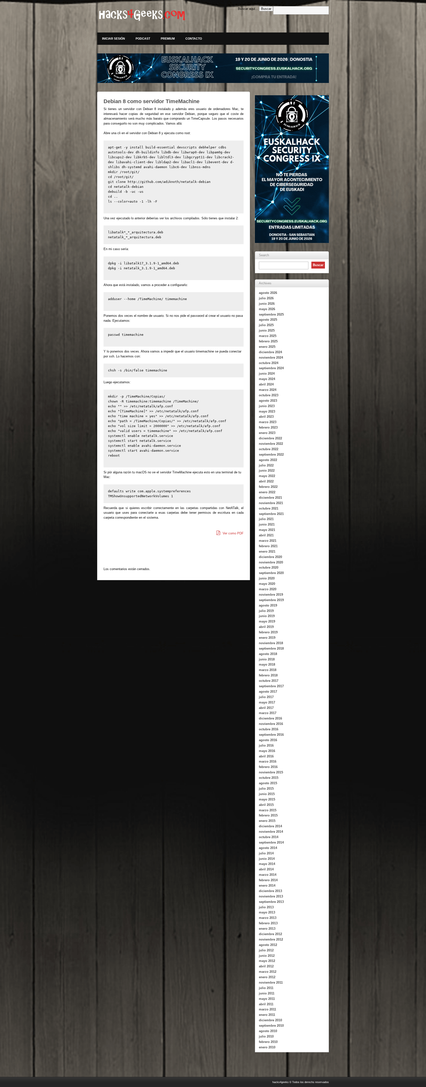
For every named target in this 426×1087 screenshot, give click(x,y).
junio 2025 (267, 330)
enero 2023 (267, 433)
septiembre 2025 (271, 314)
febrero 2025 (268, 341)
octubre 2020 (268, 567)
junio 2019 (267, 616)
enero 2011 (267, 1015)
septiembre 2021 (271, 514)
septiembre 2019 (271, 600)
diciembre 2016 (270, 718)
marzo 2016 (267, 761)
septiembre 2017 (271, 686)
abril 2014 (266, 869)
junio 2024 (267, 373)
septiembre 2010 (271, 1025)
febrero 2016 (268, 767)
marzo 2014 (267, 875)
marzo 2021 (267, 541)
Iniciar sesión (113, 38)
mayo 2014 (267, 864)
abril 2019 (266, 627)
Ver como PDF (233, 533)
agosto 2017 (268, 691)
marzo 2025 (267, 336)
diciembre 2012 (270, 934)
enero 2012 (267, 977)
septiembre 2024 (271, 368)
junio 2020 (267, 578)
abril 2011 (266, 1004)
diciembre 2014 (270, 826)
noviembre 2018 (271, 643)
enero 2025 (267, 347)
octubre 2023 (268, 395)
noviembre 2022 (271, 444)
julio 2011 (266, 988)
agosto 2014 (268, 848)
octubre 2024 (268, 363)
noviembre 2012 (271, 939)
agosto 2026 (268, 293)
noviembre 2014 (271, 831)
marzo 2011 (267, 1009)
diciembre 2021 (270, 497)
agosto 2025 (268, 319)
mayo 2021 (267, 530)
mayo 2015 (267, 799)
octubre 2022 (268, 449)
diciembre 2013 (270, 891)
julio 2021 (266, 519)
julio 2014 (266, 853)
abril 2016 (266, 756)
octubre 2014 (268, 837)
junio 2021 (267, 524)
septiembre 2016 (271, 734)
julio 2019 (266, 611)
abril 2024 (266, 384)
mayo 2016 (267, 751)
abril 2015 (266, 805)
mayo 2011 (267, 999)
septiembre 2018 (271, 648)
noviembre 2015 (271, 772)
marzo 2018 (267, 670)
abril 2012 (266, 966)
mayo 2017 (267, 702)
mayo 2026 (267, 309)
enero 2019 (267, 637)
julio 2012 (266, 950)
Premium (168, 38)
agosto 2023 (268, 400)
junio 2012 (267, 956)
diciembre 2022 (270, 438)
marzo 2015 (267, 810)
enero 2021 (267, 551)
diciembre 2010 (270, 1020)
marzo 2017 (267, 713)
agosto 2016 (268, 740)
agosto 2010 (268, 1031)
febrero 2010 (268, 1042)
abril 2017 (266, 708)
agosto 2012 (268, 945)
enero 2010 (267, 1047)
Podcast (143, 38)
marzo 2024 (267, 390)
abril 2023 (266, 416)
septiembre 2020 (271, 573)
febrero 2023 (268, 427)
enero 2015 (267, 821)
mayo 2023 (267, 411)
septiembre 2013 (271, 902)
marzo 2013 (267, 918)
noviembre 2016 (271, 724)
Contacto (193, 38)
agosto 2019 (268, 605)
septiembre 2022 (271, 454)
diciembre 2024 (270, 352)
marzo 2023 (267, 422)
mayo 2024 (267, 379)
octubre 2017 (268, 681)
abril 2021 (266, 535)
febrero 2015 (268, 815)
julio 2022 (266, 465)
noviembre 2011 (271, 982)
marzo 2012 (267, 972)
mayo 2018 (267, 664)
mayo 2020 (267, 584)
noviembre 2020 (271, 562)
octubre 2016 (268, 729)
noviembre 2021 (271, 503)
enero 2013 (267, 928)
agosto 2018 (268, 654)
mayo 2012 (267, 961)
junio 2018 (267, 659)
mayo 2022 (267, 476)
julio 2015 (266, 788)
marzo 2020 (267, 589)
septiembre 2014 (271, 842)
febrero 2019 (268, 632)
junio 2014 (267, 859)
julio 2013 (266, 907)
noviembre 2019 (271, 594)
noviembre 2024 (271, 357)
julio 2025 (266, 325)
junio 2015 (267, 794)
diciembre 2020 (270, 557)
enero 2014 (267, 885)
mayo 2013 (267, 912)
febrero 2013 (268, 923)
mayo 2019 (267, 621)
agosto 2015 (268, 783)
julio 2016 (266, 745)
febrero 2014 (268, 880)
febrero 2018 (268, 675)
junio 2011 (266, 993)
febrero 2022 (268, 487)
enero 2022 (267, 492)
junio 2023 (267, 406)
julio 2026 (266, 298)
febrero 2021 (268, 546)
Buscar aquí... (248, 9)
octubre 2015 (268, 778)
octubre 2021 (268, 508)
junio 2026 (267, 303)
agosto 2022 (268, 460)
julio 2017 (266, 697)
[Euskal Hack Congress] (213, 68)
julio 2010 (266, 1036)
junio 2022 (267, 470)
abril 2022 (266, 481)
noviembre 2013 (271, 896)
